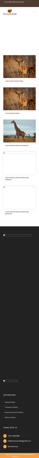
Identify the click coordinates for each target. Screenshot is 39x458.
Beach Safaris (10, 417)
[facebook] (3, 5)
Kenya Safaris (10, 402)
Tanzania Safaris (11, 407)
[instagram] (6, 5)
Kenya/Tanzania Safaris (14, 412)
